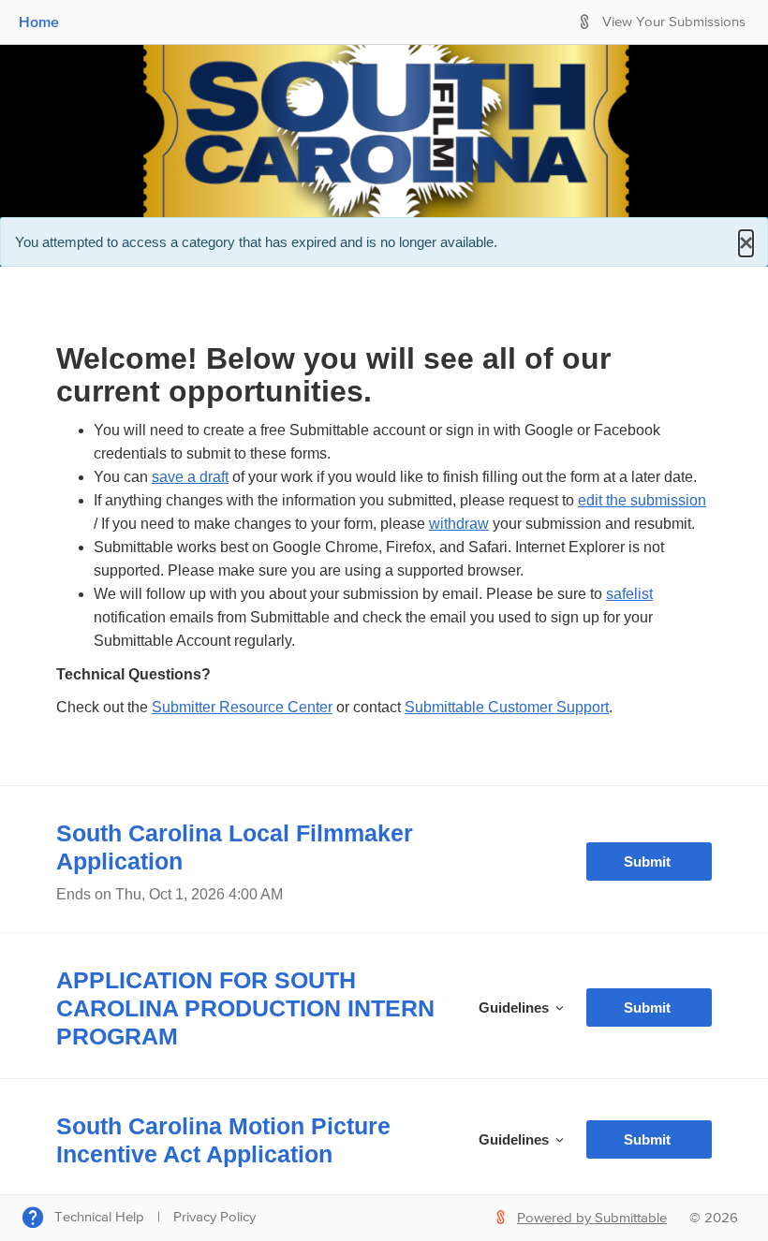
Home (39, 21)
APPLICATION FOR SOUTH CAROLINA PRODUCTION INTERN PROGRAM (245, 1008)
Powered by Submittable (592, 1218)
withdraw (459, 524)
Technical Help (99, 1217)
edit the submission (642, 500)
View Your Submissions (674, 22)
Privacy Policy (214, 1217)
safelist (629, 594)
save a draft (190, 477)
